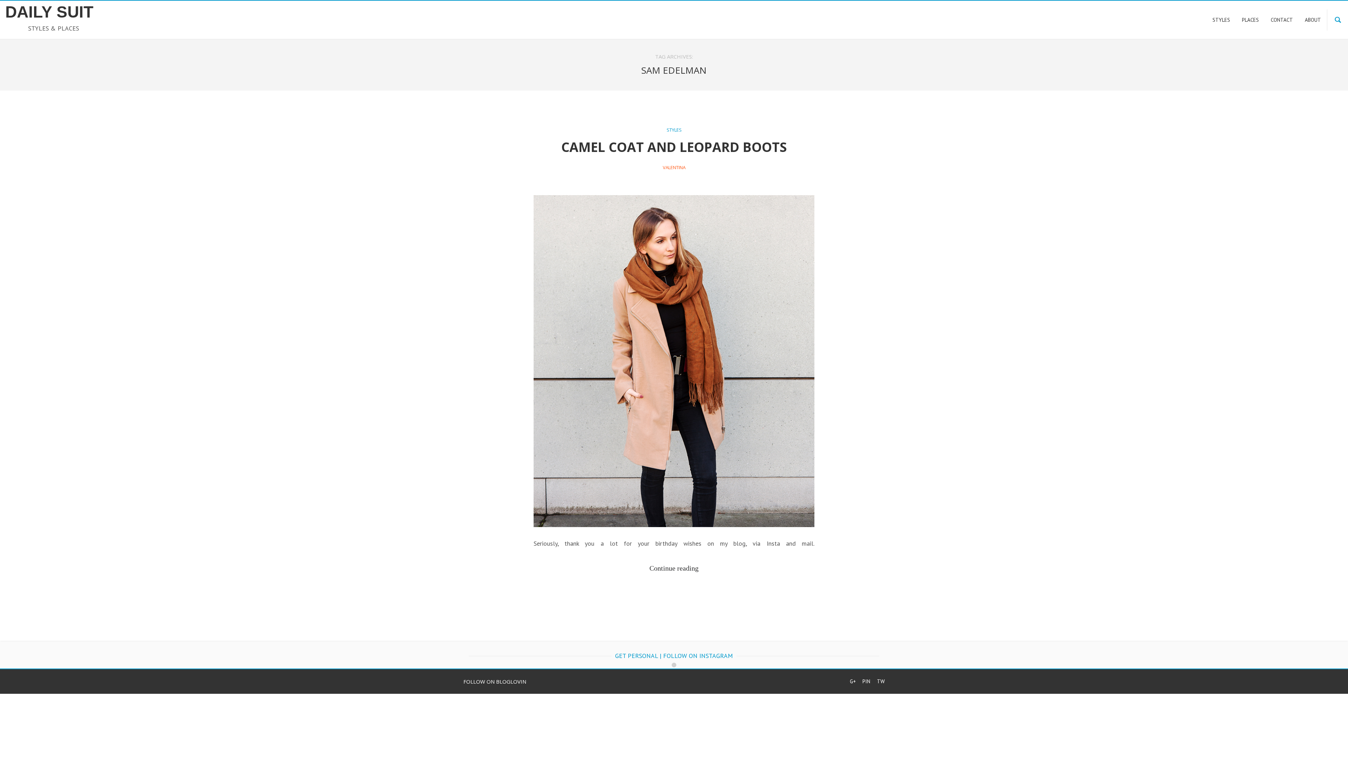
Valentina (674, 167)
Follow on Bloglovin (494, 681)
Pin (866, 681)
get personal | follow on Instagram (674, 656)
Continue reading (674, 568)
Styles (674, 130)
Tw (881, 681)
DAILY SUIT (49, 12)
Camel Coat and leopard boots (674, 147)
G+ (853, 681)
